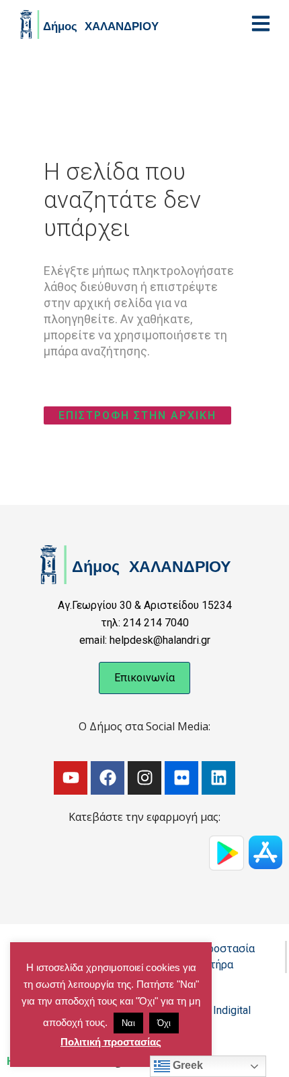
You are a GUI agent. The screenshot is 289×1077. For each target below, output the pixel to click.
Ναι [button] (128, 1023)
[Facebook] (107, 778)
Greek (186, 1065)
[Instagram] (144, 778)
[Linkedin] (218, 778)
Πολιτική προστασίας (110, 1041)
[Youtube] (70, 778)
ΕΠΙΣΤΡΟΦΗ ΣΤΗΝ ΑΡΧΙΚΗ (137, 415)
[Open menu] (261, 23)
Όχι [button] (164, 1023)
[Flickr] (181, 778)
